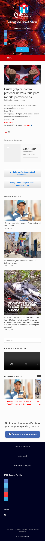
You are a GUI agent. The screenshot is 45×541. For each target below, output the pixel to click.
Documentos (18, 140)
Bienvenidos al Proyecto (22, 465)
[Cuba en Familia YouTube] (5, 40)
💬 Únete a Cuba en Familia (22, 434)
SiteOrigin (26, 536)
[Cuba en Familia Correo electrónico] (5, 43)
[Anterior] (38, 376)
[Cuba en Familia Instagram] (5, 37)
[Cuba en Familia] (22, 10)
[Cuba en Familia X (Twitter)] (5, 34)
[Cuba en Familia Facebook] (5, 31)
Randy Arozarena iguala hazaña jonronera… (23, 183)
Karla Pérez (8, 122)
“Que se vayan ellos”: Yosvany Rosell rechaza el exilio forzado (19, 402)
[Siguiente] (40, 376)
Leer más (26, 125)
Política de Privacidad (22, 446)
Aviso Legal (22, 456)
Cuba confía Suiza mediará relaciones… (22, 173)
